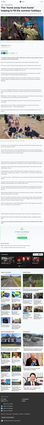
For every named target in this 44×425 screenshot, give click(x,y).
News (2, 4)
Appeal (23, 401)
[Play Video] (22, 28)
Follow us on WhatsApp (8, 408)
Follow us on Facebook (7, 406)
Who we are (3, 413)
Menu (4, 1)
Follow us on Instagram (8, 410)
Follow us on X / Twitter (8, 403)
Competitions (25, 399)
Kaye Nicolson (6, 45)
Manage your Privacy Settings (8, 417)
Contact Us (21, 413)
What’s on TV (4, 401)
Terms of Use (9, 413)
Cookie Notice (27, 413)
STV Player (4, 399)
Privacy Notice (15, 413)
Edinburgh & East (9, 4)
